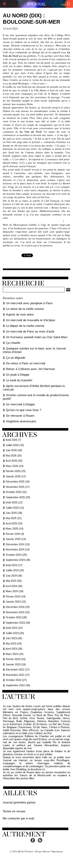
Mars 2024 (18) (14, 591)
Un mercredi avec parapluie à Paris (29, 303)
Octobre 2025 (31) (16, 491)
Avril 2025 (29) (13, 523)
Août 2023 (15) (14, 627)
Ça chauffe (13, 343)
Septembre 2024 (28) (18, 559)
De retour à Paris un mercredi (25, 363)
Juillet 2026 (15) (15, 445)
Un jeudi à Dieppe (17, 374)
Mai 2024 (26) (14, 580)
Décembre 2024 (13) (18, 544)
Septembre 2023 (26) (18, 622)
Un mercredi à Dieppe (20, 404)
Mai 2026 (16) (14, 455)
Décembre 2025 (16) (18, 481)
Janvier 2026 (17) (16, 476)
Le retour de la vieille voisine (25, 309)
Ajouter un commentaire (36, 266)
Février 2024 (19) (16, 596)
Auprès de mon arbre (20, 314)
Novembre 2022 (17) (18, 674)
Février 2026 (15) (16, 471)
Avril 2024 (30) (13, 586)
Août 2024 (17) (14, 565)
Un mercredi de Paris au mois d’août (30, 331)
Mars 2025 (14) (14, 528)
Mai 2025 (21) (14, 518)
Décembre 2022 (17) (18, 669)
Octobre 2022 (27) (16, 679)
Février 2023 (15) (16, 659)
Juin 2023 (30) (14, 638)
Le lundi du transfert (19, 380)
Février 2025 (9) (15, 533)
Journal (36, 4)
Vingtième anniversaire (21, 421)
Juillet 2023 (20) (15, 633)
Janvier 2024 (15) (16, 601)
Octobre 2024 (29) (16, 554)
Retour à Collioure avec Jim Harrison (30, 369)
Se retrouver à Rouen (20, 415)
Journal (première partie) (19, 802)
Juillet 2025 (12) (15, 507)
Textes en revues (14, 811)
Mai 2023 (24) (14, 643)
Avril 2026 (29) (13, 460)
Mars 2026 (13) (14, 465)
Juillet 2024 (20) (15, 570)
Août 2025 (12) (14, 502)
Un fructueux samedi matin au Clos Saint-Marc (37, 337)
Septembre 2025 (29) (18, 497)
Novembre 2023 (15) (18, 612)
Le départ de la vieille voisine (25, 326)
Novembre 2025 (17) (18, 486)
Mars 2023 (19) (14, 653)
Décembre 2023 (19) (18, 606)
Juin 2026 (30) (14, 450)
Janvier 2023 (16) (16, 664)
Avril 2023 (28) (13, 648)
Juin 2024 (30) (14, 575)
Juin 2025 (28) (14, 512)
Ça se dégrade (15, 357)
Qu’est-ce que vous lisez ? (23, 410)
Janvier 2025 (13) (16, 538)
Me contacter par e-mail (18, 818)
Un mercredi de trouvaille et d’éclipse (30, 320)
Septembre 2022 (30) (18, 685)
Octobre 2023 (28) (16, 617)
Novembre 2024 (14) (18, 549)
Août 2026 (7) (13, 439)
